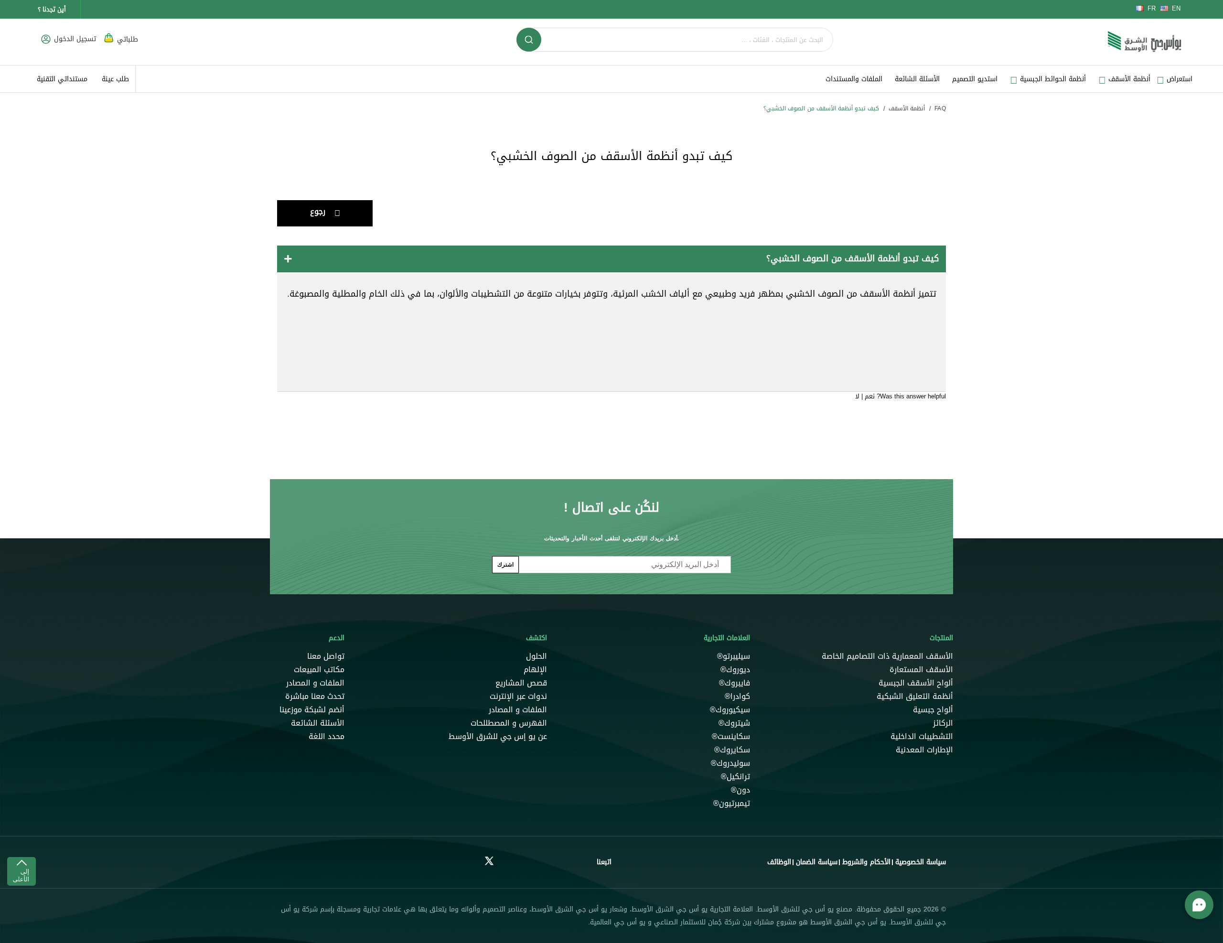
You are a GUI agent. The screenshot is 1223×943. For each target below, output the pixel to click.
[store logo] (1144, 42)
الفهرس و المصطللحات (509, 723)
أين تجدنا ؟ (52, 9)
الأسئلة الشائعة (917, 79)
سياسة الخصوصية (920, 862)
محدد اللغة (326, 736)
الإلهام (535, 669)
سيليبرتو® (732, 656)
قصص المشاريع (521, 683)
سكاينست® (731, 736)
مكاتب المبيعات (319, 669)
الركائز (943, 723)
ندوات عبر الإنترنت (518, 696)
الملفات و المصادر (518, 710)
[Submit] (528, 40)
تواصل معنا (325, 656)
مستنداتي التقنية (62, 79)
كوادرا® (737, 696)
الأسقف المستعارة (921, 669)
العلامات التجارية (727, 638)
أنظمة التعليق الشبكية (915, 696)
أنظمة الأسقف (907, 108)
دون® (739, 790)
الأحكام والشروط (866, 862)
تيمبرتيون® (731, 803)
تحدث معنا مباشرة (314, 696)
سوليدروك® (730, 763)
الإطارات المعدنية (924, 750)
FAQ (940, 108)
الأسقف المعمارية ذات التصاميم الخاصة (887, 656)
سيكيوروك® (730, 710)
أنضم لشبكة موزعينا (311, 710)
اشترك (505, 564)
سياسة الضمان (816, 862)
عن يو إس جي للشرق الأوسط (498, 736)
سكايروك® (732, 750)
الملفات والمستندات (854, 79)
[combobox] (674, 40)
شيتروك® (734, 723)
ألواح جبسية (933, 710)
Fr (1152, 8)
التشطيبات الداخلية (921, 736)
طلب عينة (115, 79)
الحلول (536, 656)
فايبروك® (734, 683)
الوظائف (779, 862)
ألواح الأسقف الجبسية (916, 683)
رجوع (317, 211)
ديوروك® (734, 669)
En (1176, 8)
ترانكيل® (735, 776)
